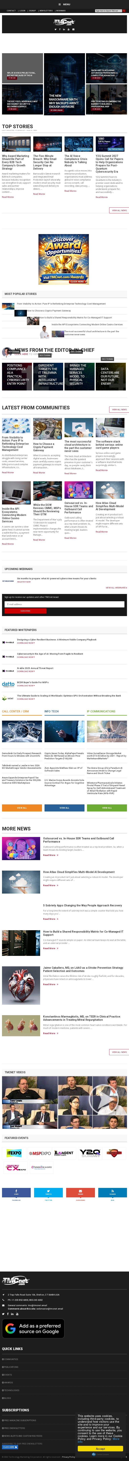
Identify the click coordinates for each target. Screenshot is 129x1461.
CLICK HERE (21, 354)
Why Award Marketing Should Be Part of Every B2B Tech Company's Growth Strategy (15, 162)
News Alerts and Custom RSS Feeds (23, 1436)
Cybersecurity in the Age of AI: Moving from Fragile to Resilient (50, 654)
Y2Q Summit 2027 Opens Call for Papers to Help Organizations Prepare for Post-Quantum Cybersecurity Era (109, 164)
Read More (7, 197)
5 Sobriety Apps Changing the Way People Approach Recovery (82, 905)
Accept (100, 1448)
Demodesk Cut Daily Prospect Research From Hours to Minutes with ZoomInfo (21, 754)
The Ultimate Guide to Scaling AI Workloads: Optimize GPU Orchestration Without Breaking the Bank (69, 695)
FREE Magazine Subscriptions (20, 1420)
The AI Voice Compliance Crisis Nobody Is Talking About (75, 161)
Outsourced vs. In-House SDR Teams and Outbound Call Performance (78, 508)
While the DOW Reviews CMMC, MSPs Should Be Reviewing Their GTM (47, 509)
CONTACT (11, 10)
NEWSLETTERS (46, 10)
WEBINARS (61, 10)
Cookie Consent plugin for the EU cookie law (100, 1454)
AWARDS (8, 1382)
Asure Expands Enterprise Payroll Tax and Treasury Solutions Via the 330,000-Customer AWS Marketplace (21, 780)
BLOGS (7, 1398)
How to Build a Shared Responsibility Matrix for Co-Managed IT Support (75, 317)
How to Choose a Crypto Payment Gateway (49, 310)
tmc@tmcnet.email (37, 1305)
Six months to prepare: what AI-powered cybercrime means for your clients (56, 578)
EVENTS (8, 1375)
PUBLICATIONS (11, 1367)
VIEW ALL (22, 807)
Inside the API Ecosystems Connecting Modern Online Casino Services (87, 324)
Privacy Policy (68, 1457)
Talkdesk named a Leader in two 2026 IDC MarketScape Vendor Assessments (21, 766)
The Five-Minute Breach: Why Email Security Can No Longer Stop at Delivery (45, 162)
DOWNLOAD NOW (25, 643)
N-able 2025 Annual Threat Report (35, 668)
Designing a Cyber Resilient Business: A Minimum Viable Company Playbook (57, 639)
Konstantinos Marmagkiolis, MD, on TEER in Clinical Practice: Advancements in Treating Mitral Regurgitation (82, 1018)
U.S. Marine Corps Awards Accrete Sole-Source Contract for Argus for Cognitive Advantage (64, 783)
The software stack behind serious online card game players (109, 444)
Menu (66, 4)
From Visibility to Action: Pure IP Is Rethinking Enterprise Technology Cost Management (61, 303)
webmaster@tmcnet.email (49, 1308)
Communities (11, 1359)
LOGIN (22, 10)
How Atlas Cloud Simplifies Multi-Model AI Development (110, 506)
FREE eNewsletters (14, 1428)
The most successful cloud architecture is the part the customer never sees (78, 446)
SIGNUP (32, 10)
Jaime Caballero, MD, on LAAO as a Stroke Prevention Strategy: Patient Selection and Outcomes (83, 969)
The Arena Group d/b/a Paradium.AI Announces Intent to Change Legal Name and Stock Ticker (104, 770)
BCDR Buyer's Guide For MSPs (33, 682)
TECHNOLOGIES (11, 1390)
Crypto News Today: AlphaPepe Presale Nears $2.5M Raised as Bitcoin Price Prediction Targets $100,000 (64, 756)
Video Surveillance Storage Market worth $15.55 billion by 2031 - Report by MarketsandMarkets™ (106, 756)
